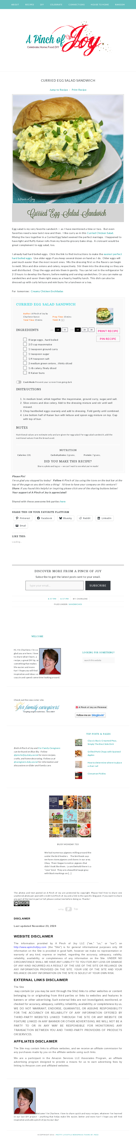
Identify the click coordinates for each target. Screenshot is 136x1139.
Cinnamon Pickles (97, 773)
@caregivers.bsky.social (26, 762)
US (58, 329)
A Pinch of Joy (68, 39)
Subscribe (98, 585)
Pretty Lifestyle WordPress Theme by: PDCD (77, 1135)
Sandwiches (75, 604)
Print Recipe (79, 89)
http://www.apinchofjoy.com (30, 947)
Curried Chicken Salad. (100, 232)
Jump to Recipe (59, 89)
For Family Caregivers (49, 748)
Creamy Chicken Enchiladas (47, 291)
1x (77, 329)
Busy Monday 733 (68, 844)
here (63, 501)
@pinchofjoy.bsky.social (26, 755)
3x (91, 329)
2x (84, 329)
